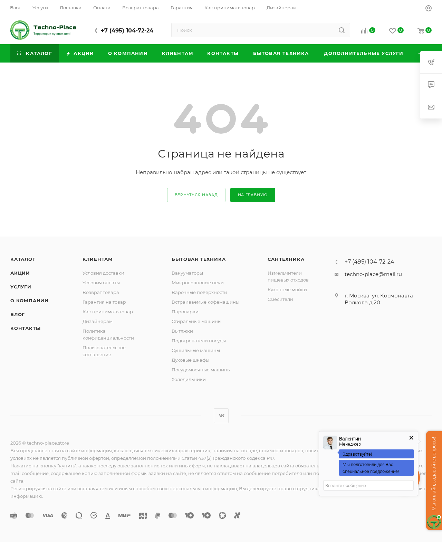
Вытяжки (182, 331)
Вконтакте (221, 415)
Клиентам (98, 259)
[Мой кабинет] (428, 9)
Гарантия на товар (104, 302)
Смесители (280, 299)
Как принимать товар (108, 311)
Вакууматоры (187, 273)
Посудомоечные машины (201, 369)
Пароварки (185, 311)
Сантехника (286, 259)
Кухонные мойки (287, 289)
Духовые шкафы (190, 360)
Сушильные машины (196, 350)
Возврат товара (101, 292)
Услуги (20, 286)
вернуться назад (196, 194)
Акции (20, 273)
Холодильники (189, 379)
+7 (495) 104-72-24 (127, 30)
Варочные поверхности (199, 292)
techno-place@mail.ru (373, 274)
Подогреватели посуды (199, 340)
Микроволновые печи (198, 282)
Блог (17, 314)
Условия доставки (103, 273)
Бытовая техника (198, 259)
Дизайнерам (98, 321)
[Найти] (341, 30)
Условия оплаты (101, 282)
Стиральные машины (196, 321)
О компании (29, 300)
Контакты (25, 328)
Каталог (23, 259)
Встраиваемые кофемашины (205, 302)
